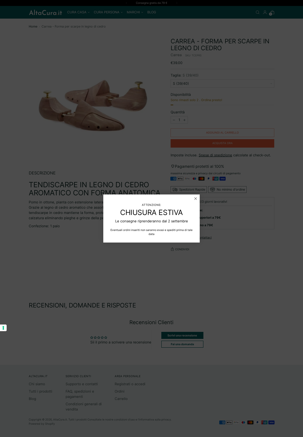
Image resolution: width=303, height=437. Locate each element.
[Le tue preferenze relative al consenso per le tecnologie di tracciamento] (3, 328)
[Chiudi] (195, 198)
